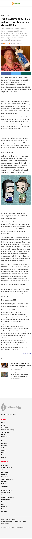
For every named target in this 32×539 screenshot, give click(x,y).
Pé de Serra (4, 481)
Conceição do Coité (7, 479)
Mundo (3, 425)
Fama (3, 434)
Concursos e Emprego (8, 429)
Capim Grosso (5, 499)
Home (2, 15)
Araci (2, 470)
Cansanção (4, 477)
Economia (4, 443)
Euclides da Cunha (6, 502)
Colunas (3, 450)
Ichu (2, 504)
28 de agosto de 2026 (15, 369)
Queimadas (4, 486)
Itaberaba (4, 506)
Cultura (3, 448)
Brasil (3, 422)
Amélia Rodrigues (6, 467)
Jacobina (4, 511)
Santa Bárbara (5, 492)
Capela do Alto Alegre (7, 497)
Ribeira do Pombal (6, 490)
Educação (4, 445)
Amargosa (4, 465)
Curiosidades (5, 432)
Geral (3, 452)
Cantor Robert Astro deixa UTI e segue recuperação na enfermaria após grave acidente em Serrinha (19, 374)
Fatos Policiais (5, 436)
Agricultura (4, 427)
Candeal (3, 495)
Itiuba (3, 509)
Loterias (3, 457)
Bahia (7, 15)
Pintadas (4, 484)
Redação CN (6, 43)
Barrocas (4, 474)
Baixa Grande (5, 472)
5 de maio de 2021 (17, 43)
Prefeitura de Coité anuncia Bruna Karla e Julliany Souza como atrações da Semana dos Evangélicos (20, 365)
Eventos (3, 455)
